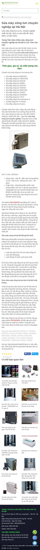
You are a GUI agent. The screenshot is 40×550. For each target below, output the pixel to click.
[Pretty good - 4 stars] (9, 354)
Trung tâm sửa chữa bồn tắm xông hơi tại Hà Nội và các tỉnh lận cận (30, 499)
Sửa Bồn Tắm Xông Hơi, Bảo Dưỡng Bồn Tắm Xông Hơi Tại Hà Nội (30, 476)
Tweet (35, 353)
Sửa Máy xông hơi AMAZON (16, 76)
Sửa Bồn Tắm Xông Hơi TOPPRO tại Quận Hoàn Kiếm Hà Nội (10, 453)
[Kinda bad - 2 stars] (5, 354)
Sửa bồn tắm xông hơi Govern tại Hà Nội (15, 537)
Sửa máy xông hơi (8, 539)
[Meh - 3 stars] (7, 354)
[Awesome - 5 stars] (11, 354)
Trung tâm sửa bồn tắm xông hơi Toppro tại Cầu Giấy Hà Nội (9, 383)
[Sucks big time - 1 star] (3, 354)
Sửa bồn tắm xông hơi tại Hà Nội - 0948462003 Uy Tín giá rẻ (10, 406)
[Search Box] (36, 10)
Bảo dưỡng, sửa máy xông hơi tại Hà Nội (15, 535)
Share (28, 353)
